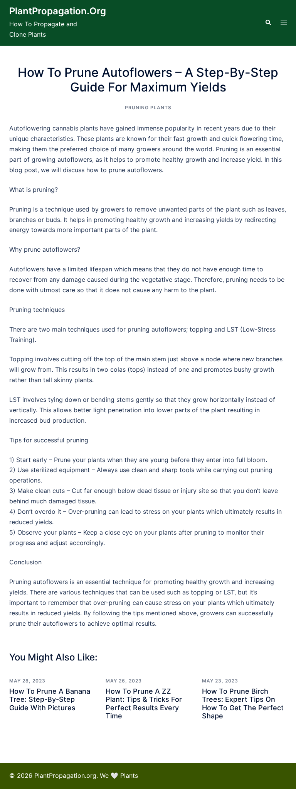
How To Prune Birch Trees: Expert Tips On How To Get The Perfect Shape (243, 703)
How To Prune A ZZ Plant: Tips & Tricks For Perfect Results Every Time (144, 703)
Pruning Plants (148, 107)
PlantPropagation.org (57, 11)
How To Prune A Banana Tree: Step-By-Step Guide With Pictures (49, 699)
